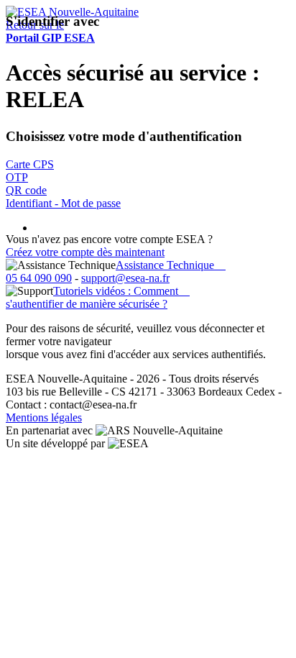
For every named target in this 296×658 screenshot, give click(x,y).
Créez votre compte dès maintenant (85, 252)
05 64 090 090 (39, 278)
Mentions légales (44, 417)
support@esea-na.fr (125, 278)
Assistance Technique (171, 265)
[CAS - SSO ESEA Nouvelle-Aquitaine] (72, 12)
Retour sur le (50, 31)
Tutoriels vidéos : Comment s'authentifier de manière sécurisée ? (98, 297)
